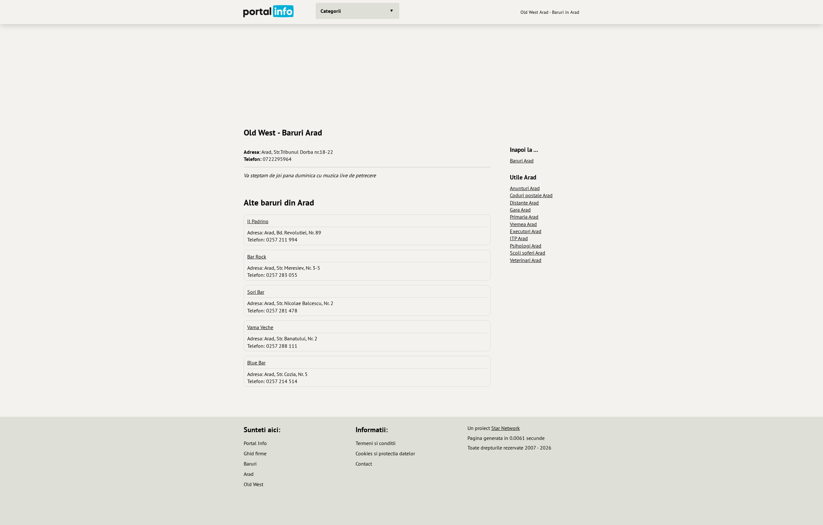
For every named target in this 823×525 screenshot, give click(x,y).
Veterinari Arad (525, 260)
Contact (364, 463)
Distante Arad (524, 202)
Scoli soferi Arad (527, 252)
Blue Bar (256, 362)
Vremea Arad (523, 224)
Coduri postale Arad (531, 195)
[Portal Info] (268, 12)
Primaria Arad (524, 217)
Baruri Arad (522, 160)
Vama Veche (260, 327)
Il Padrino (257, 221)
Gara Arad (520, 209)
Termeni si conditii (375, 443)
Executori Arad (525, 231)
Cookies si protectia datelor (385, 453)
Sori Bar (255, 292)
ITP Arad (519, 238)
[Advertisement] (411, 73)
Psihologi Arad (525, 245)
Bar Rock (256, 256)
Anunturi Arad (525, 188)
